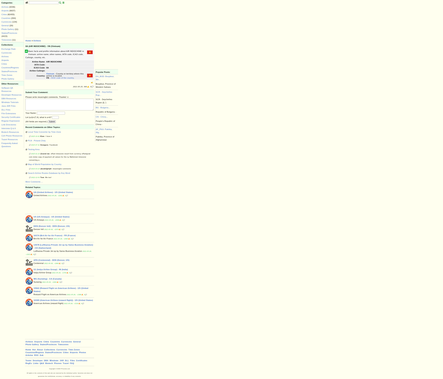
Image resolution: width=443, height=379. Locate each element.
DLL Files (5, 110)
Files (72, 361)
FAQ (72, 363)
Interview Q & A (8, 128)
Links (36, 363)
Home (28, 41)
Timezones (6, 40)
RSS (36, 355)
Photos (82, 352)
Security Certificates (10, 117)
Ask (41, 355)
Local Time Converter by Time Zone (44, 132)
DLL (67, 361)
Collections (49, 350)
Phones (58, 363)
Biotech (49, 363)
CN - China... (102, 117)
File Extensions (8, 114)
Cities (4, 14)
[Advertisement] (12, 183)
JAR (62, 361)
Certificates (81, 361)
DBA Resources (8, 99)
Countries (5, 18)
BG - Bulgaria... (103, 108)
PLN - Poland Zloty (37, 141)
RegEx (28, 363)
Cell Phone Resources (11, 136)
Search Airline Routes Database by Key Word (49, 173)
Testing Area (34, 149)
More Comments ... (34, 182)
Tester (28, 361)
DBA (46, 361)
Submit (52, 122)
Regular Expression (10, 121)
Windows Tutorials (10, 102)
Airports (5, 11)
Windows (54, 361)
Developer (38, 361)
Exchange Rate (8, 49)
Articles (29, 355)
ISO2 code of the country (62, 78)
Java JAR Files (8, 106)
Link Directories (8, 125)
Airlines (5, 7)
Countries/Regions (10, 68)
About (40, 350)
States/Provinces (9, 33)
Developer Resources (11, 95)
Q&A (42, 363)
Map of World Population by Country (44, 164)
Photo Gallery (7, 29)
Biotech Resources (10, 132)
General (5, 26)
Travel (66, 363)
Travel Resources (9, 140)
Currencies (6, 22)
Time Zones (6, 75)
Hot (34, 350)
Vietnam (50, 74)
